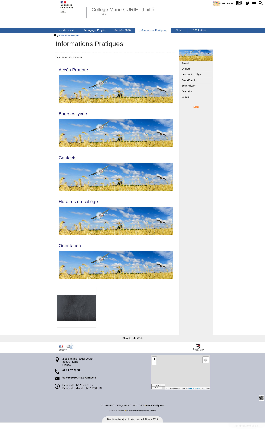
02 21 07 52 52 (71, 370)
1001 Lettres (226, 3)
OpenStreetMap (194, 388)
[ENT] (239, 3)
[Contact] (254, 3)
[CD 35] (199, 347)
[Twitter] (247, 3)
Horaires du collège (78, 201)
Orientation (70, 245)
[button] (260, 3)
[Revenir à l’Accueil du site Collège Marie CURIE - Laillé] (67, 7)
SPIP (154, 410)
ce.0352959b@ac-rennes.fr (79, 377)
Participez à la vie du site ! (246, 426)
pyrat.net (121, 410)
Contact (185, 97)
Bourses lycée (73, 113)
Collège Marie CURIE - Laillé (123, 11)
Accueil (185, 63)
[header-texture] (116, 307)
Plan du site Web (132, 338)
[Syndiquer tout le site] (196, 107)
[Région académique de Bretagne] (66, 347)
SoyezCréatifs (138, 410)
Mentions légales (155, 405)
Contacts (68, 158)
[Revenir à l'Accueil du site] (56, 35)
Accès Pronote (73, 70)
